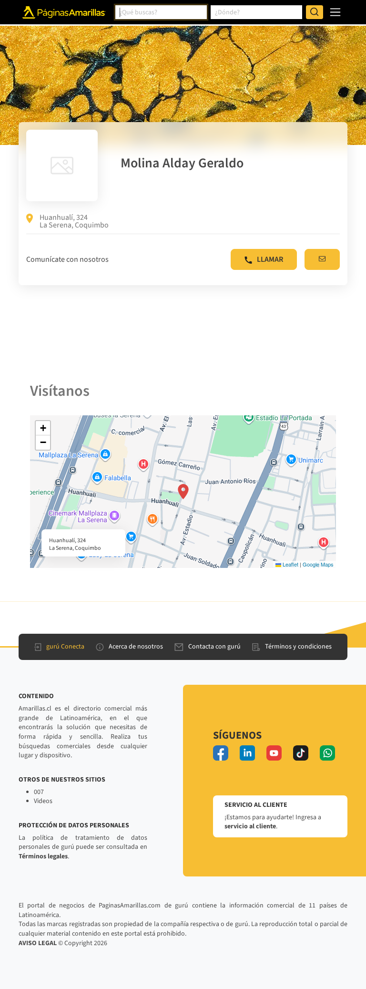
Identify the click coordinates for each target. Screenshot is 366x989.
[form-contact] (322, 259)
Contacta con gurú (214, 646)
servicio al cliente (250, 826)
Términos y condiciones (298, 646)
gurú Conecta (65, 646)
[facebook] (220, 753)
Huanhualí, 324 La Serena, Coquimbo (74, 221)
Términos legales (43, 856)
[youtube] (274, 753)
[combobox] (161, 12)
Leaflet (289, 564)
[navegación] (335, 12)
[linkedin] (247, 753)
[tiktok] (300, 753)
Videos (43, 801)
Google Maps (318, 564)
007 (39, 792)
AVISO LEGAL (38, 943)
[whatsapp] (327, 753)
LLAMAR (270, 259)
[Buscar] (314, 12)
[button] (183, 491)
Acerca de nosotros (136, 646)
